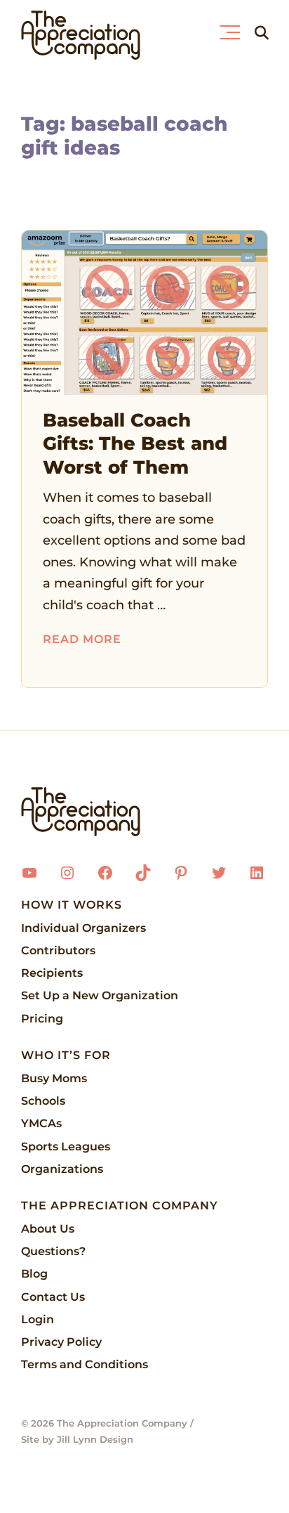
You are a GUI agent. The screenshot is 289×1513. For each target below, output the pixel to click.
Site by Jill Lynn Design (77, 1439)
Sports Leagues (65, 1146)
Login (37, 1319)
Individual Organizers (83, 928)
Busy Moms (54, 1078)
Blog (34, 1273)
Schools (43, 1101)
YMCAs (41, 1123)
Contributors (58, 950)
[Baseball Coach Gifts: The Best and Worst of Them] (144, 312)
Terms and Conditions (84, 1364)
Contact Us (53, 1297)
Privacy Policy (61, 1342)
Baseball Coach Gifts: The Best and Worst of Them (135, 444)
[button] (233, 29)
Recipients (52, 973)
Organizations (62, 1169)
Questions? (53, 1251)
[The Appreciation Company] (144, 811)
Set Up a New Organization (99, 995)
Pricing (42, 1018)
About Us (47, 1228)
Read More (82, 639)
